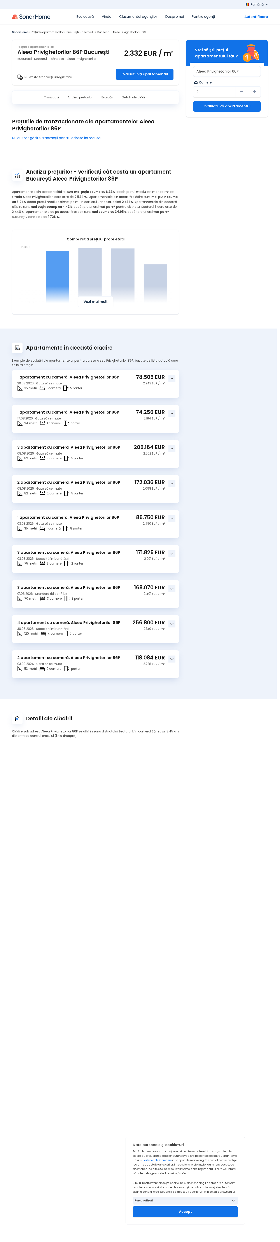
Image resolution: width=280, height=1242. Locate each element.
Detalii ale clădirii (134, 97)
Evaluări (107, 97)
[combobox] (227, 71)
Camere (205, 82)
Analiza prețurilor (80, 97)
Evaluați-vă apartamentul (144, 74)
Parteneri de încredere (157, 1160)
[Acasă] (31, 16)
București (72, 32)
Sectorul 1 (88, 32)
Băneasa (103, 32)
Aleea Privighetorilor (125, 32)
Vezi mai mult (96, 301)
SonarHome (20, 32)
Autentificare (256, 16)
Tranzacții (51, 97)
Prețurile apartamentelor (47, 32)
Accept (185, 1211)
